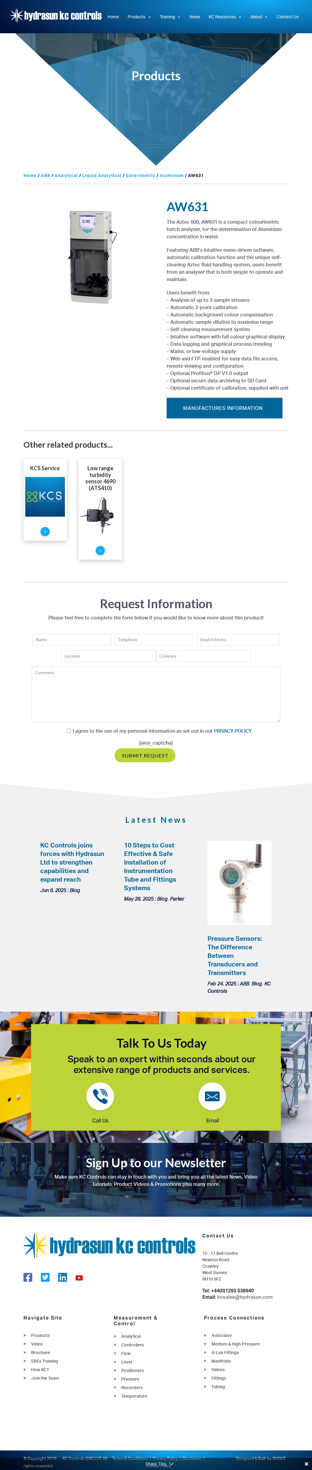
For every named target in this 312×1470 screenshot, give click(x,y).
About (256, 16)
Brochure (40, 1352)
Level (126, 1361)
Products (136, 16)
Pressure (130, 1379)
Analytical (66, 175)
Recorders (132, 1387)
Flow (126, 1353)
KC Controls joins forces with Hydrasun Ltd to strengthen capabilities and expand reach (72, 862)
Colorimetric (140, 175)
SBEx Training (44, 1360)
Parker (177, 899)
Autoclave (221, 1335)
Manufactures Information (223, 408)
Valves (218, 1369)
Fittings (218, 1378)
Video (37, 1343)
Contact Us (288, 16)
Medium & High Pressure (235, 1343)
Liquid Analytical (102, 175)
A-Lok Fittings (225, 1352)
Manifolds (221, 1360)
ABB (45, 175)
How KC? (40, 1369)
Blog (75, 890)
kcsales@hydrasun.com (245, 1297)
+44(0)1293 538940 (232, 1291)
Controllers (132, 1344)
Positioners (132, 1370)
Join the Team (45, 1378)
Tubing (218, 1386)
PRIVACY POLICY (232, 731)
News (195, 16)
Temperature (134, 1396)
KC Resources (222, 16)
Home (113, 16)
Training (167, 16)
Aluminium (172, 175)
